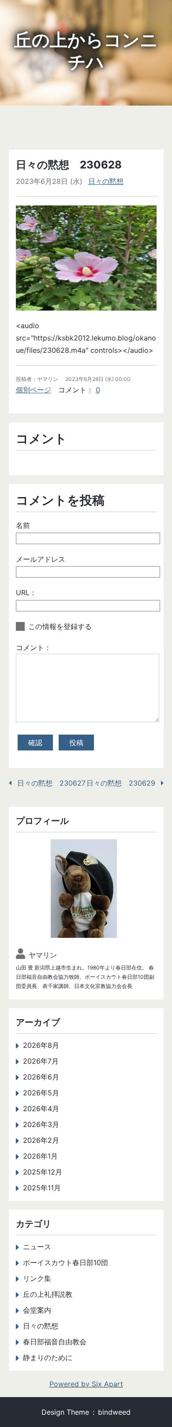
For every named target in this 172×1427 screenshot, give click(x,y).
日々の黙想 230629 (120, 783)
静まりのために (47, 1357)
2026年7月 (41, 1061)
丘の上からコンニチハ (86, 51)
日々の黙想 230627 (51, 783)
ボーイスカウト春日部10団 (65, 1262)
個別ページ (33, 389)
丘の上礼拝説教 (47, 1294)
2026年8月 (41, 1045)
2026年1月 (40, 1156)
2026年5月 (41, 1092)
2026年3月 (41, 1124)
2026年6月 (41, 1076)
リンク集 (37, 1278)
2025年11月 (42, 1187)
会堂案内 (37, 1310)
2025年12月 (42, 1171)
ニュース (37, 1246)
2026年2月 (41, 1140)
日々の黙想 (105, 181)
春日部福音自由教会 (54, 1341)
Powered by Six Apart (86, 1383)
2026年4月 (41, 1108)
